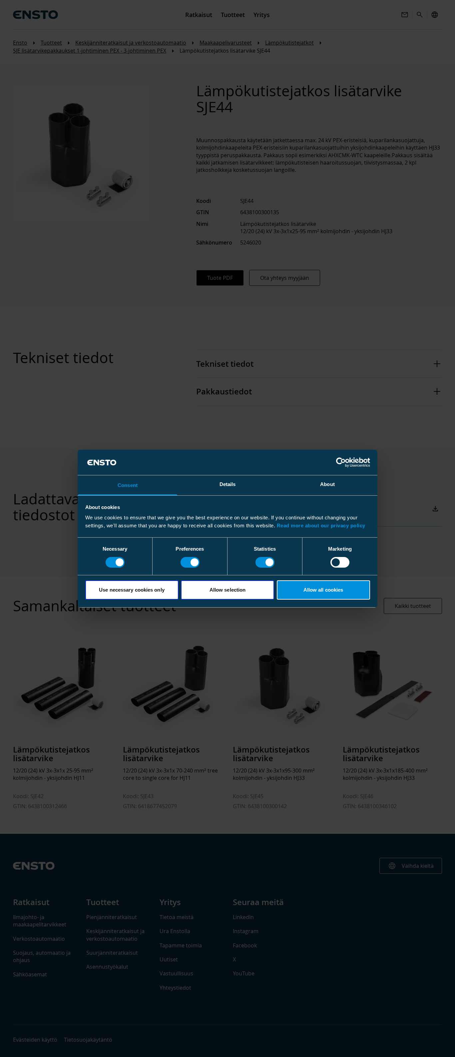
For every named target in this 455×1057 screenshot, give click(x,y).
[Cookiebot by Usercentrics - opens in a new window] (341, 462)
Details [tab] (228, 484)
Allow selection (228, 590)
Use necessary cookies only (132, 590)
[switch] (190, 562)
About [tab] (327, 484)
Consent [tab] (128, 485)
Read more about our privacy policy (321, 525)
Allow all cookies (323, 590)
